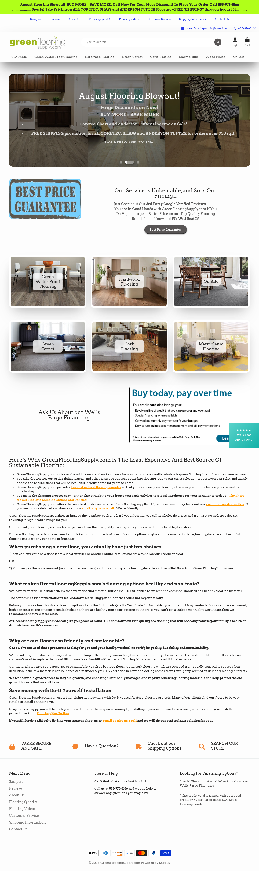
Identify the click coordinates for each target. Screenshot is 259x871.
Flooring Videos (129, 19)
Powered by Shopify (155, 863)
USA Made (19, 57)
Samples (35, 19)
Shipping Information (193, 19)
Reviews (55, 19)
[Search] (217, 42)
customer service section (225, 504)
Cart (247, 42)
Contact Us (222, 19)
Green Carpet (132, 57)
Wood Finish (215, 57)
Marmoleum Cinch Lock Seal (211, 346)
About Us (75, 19)
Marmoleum (188, 57)
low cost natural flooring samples (96, 487)
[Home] (37, 42)
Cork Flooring (160, 57)
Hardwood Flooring (99, 57)
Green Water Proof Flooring (55, 57)
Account (235, 42)
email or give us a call (98, 508)
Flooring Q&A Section (53, 713)
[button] (244, 435)
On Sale (238, 57)
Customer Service (159, 19)
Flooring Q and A (100, 19)
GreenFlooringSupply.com (120, 863)
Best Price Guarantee (166, 229)
